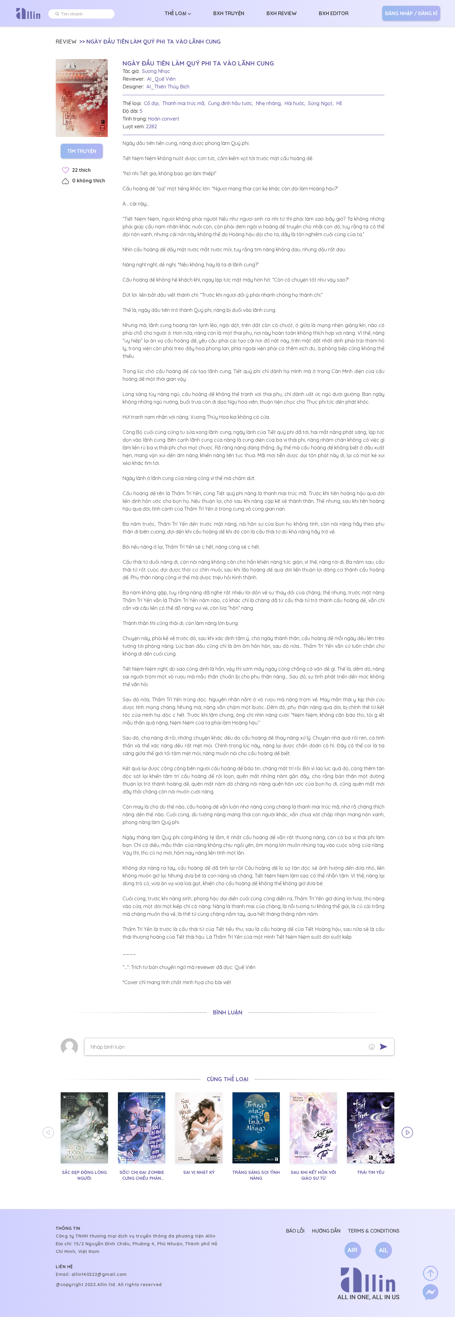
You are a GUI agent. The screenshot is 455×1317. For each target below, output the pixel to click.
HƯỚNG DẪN (326, 1231)
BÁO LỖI (295, 1231)
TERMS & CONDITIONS (373, 1231)
